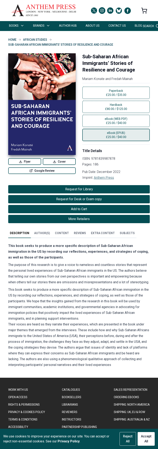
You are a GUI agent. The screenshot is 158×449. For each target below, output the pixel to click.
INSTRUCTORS (71, 419)
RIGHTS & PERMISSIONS (24, 404)
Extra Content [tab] (103, 233)
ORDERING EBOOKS (126, 397)
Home (12, 39)
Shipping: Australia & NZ (132, 419)
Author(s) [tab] (42, 233)
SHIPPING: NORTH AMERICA (132, 404)
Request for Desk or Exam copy (79, 199)
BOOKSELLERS (71, 397)
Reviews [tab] (80, 233)
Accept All (146, 438)
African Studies (35, 39)
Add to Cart (79, 209)
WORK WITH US (18, 389)
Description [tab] (19, 233)
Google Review (44, 170)
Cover (62, 161)
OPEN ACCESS (17, 397)
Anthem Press (104, 178)
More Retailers (79, 219)
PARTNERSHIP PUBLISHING (79, 427)
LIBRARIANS (70, 404)
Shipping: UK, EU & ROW (129, 412)
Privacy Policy (69, 441)
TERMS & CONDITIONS (22, 419)
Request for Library (79, 189)
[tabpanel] (79, 306)
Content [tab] (62, 233)
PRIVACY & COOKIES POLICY (26, 412)
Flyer (27, 161)
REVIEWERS (69, 412)
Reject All (127, 438)
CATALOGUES (71, 389)
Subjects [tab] (127, 233)
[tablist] (72, 234)
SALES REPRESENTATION (130, 389)
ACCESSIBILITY (18, 427)
